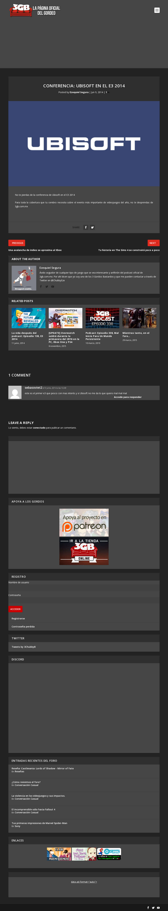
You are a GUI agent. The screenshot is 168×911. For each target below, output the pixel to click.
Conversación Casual (26, 785)
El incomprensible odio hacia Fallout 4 (33, 809)
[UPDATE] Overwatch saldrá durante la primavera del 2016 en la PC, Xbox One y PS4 (64, 337)
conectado (39, 427)
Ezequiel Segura (79, 92)
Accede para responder (128, 397)
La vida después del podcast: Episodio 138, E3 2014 (27, 335)
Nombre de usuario (18, 582)
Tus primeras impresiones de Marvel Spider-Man (39, 823)
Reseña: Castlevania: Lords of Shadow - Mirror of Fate (43, 768)
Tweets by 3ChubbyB (24, 646)
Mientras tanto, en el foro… (136, 334)
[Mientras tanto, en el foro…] (139, 318)
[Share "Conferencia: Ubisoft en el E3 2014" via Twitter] (92, 227)
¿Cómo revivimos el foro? (26, 782)
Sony (17, 826)
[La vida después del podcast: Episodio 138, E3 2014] (28, 318)
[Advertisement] (84, 45)
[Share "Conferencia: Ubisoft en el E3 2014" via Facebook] (86, 227)
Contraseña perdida (23, 626)
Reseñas (19, 771)
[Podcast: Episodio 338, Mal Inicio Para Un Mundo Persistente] (102, 318)
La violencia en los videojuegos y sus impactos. (38, 795)
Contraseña (14, 595)
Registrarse (18, 618)
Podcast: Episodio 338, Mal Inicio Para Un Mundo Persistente (102, 335)
